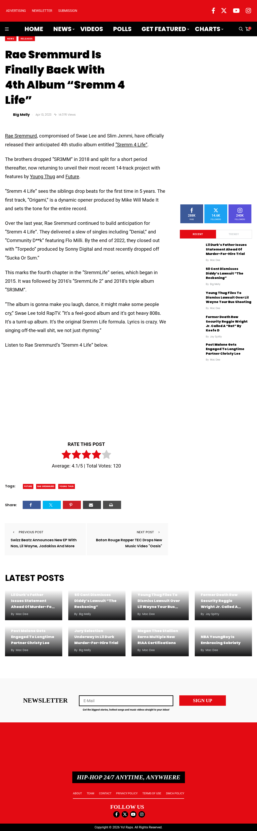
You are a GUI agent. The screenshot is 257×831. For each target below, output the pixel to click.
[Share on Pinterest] (72, 505)
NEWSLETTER (42, 11)
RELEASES (27, 38)
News (62, 29)
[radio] (66, 455)
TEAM (90, 793)
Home (33, 29)
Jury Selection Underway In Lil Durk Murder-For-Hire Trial (96, 636)
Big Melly (215, 284)
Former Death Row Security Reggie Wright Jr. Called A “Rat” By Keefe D (227, 324)
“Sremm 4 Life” (131, 144)
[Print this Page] (112, 505)
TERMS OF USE (151, 793)
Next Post (145, 532)
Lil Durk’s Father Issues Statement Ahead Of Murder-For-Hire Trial (226, 249)
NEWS (10, 38)
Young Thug (42, 176)
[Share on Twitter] (52, 505)
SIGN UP (202, 700)
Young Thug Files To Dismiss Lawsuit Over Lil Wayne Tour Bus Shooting (228, 297)
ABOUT (77, 793)
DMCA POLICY (175, 793)
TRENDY (234, 234)
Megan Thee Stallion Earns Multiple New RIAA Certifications (158, 636)
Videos (91, 29)
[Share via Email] (92, 505)
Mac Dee (215, 260)
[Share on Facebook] (32, 505)
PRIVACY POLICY (127, 793)
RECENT (198, 234)
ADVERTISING (16, 11)
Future (72, 176)
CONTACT (105, 793)
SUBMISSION (67, 11)
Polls (122, 29)
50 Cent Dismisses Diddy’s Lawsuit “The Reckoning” (224, 273)
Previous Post (31, 532)
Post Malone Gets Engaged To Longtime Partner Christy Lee (225, 349)
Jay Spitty (216, 336)
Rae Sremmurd (21, 136)
